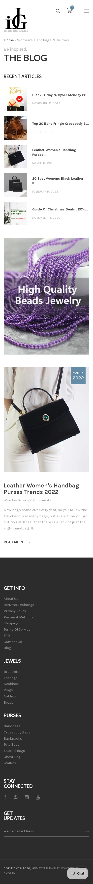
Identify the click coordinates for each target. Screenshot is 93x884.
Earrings (11, 678)
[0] (69, 11)
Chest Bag (12, 757)
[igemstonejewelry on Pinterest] (15, 797)
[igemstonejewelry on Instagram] (27, 797)
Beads (9, 702)
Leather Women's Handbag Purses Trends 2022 (41, 488)
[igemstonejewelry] (16, 20)
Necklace (11, 684)
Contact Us (13, 642)
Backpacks (13, 738)
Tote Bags (11, 744)
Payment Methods (18, 617)
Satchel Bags (14, 751)
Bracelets (11, 672)
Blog (7, 648)
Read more (14, 542)
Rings (8, 690)
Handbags (12, 726)
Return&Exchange (19, 605)
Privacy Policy (15, 611)
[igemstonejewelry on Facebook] (5, 797)
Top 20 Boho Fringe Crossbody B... (60, 123)
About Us (11, 599)
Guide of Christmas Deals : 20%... (60, 209)
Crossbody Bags (17, 732)
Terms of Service (17, 629)
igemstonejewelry (45, 868)
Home (9, 40)
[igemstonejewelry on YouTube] (38, 797)
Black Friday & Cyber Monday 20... (60, 95)
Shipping (11, 623)
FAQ (7, 636)
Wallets (10, 763)
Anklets (10, 696)
